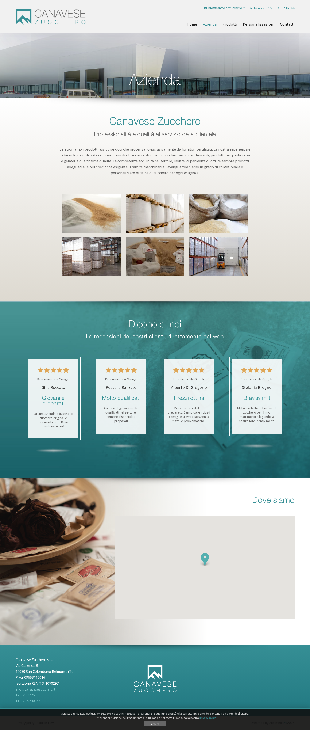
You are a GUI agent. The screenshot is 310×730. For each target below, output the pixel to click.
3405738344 (285, 8)
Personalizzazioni (258, 24)
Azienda (210, 24)
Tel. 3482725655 (28, 695)
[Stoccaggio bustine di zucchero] (218, 256)
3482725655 (262, 8)
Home (192, 24)
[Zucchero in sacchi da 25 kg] (218, 213)
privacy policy (207, 718)
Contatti (287, 24)
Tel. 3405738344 (28, 701)
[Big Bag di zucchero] (155, 213)
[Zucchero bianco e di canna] (91, 213)
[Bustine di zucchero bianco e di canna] (155, 256)
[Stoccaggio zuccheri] (91, 256)
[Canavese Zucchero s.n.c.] (51, 16)
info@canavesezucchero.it (226, 8)
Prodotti (229, 24)
